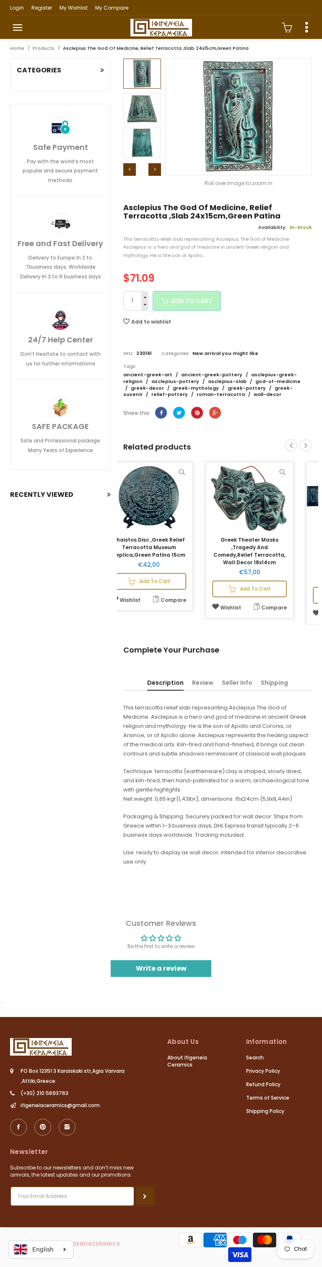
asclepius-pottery (175, 381)
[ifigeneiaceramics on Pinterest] (42, 1127)
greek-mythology (196, 388)
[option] (142, 74)
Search (255, 1057)
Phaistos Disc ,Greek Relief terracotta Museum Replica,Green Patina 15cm (167, 547)
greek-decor (148, 388)
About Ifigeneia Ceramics (187, 1061)
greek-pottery (247, 388)
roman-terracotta (221, 394)
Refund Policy (263, 1084)
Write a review (161, 968)
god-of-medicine (278, 381)
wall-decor (267, 394)
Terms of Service (267, 1097)
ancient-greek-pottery (212, 374)
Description (165, 683)
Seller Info (237, 683)
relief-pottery (170, 394)
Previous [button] (129, 169)
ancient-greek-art (148, 374)
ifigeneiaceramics (93, 1243)
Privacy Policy (263, 1070)
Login (17, 7)
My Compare (111, 7)
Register (41, 7)
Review (202, 683)
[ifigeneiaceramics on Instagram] (67, 1127)
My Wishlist (74, 7)
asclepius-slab (228, 381)
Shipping (274, 683)
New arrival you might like (225, 353)
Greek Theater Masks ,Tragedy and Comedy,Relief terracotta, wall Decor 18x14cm (268, 551)
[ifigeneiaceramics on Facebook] (18, 1127)
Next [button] (154, 169)
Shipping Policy (265, 1111)
